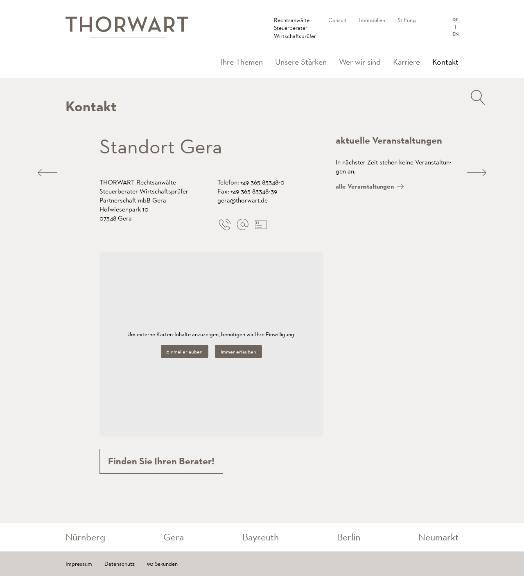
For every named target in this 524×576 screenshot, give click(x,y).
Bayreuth (260, 537)
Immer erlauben (238, 351)
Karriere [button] (406, 61)
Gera (173, 537)
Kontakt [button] (448, 61)
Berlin (348, 537)
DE (455, 19)
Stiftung (407, 20)
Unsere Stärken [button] (301, 61)
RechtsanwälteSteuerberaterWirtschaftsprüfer (295, 28)
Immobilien (372, 20)
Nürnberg (85, 537)
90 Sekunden (162, 563)
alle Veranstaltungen (365, 186)
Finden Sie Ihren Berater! (161, 461)
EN (455, 34)
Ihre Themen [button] (242, 61)
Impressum (79, 563)
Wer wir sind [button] (360, 61)
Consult (337, 20)
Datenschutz (119, 563)
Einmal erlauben (184, 351)
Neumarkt (438, 537)
